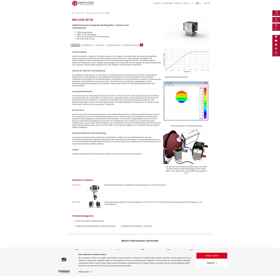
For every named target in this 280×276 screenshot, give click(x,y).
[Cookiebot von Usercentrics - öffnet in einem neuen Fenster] (64, 271)
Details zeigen (84, 272)
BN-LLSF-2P (76, 202)
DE (199, 3)
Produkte (157, 3)
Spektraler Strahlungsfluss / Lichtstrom (137, 226)
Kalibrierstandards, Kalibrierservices (96, 13)
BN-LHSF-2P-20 (80, 13)
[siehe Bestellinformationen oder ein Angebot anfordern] (141, 45)
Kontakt (186, 3)
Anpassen (210, 263)
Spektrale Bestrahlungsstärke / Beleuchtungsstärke (96, 226)
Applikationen (168, 3)
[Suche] (192, 3)
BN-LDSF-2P (76, 185)
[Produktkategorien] (108, 13)
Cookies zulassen (212, 256)
